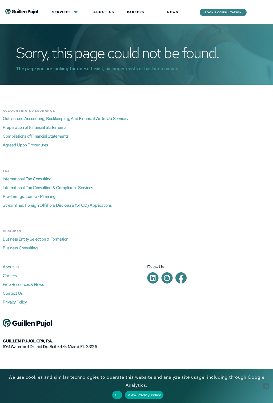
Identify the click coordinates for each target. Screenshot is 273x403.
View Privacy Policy (144, 395)
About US (103, 12)
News (172, 12)
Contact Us (12, 293)
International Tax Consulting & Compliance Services (48, 187)
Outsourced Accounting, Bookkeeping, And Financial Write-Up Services (65, 118)
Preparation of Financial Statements (34, 127)
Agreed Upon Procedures (25, 145)
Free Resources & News (23, 284)
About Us (11, 267)
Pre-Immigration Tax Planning (29, 196)
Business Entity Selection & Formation (35, 239)
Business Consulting (20, 248)
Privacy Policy (15, 302)
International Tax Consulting (27, 179)
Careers (135, 12)
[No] (266, 386)
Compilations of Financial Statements (35, 136)
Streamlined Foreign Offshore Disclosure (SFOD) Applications (57, 205)
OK (117, 395)
